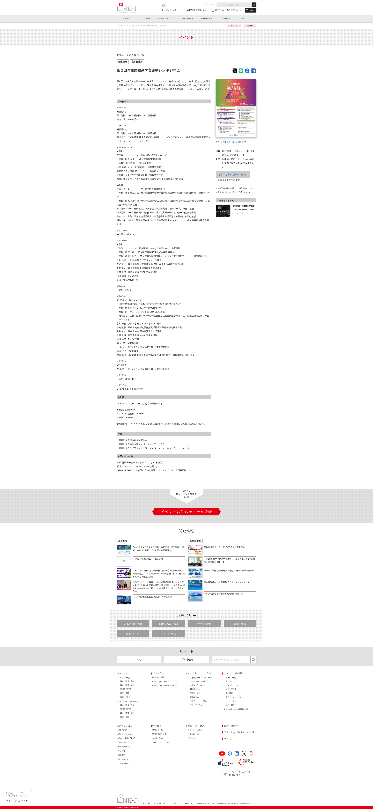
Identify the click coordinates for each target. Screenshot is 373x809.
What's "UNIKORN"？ (160, 682)
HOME (120, 26)
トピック (229, 681)
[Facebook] (230, 753)
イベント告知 (231, 701)
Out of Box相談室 (159, 677)
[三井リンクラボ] (246, 762)
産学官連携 (137, 61)
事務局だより (195, 693)
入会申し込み (157, 738)
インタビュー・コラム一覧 (200, 677)
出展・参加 (240, 624)
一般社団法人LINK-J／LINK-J (129, 7)
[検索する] (254, 4)
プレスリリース (232, 685)
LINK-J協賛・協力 (168, 624)
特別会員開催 (204, 624)
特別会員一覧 (157, 730)
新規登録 (250, 26)
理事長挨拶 (122, 730)
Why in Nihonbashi (125, 734)
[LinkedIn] (237, 753)
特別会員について (159, 734)
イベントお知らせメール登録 (239, 732)
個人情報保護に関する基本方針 (227, 803)
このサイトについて (159, 803)
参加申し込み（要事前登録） (233, 174)
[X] (244, 753)
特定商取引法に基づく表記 (206, 803)
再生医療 (122, 61)
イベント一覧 (130, 26)
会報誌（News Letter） (199, 685)
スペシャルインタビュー (199, 681)
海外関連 (229, 693)
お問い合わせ (186, 659)
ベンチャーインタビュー (199, 701)
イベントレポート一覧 (128, 701)
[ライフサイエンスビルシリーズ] (226, 762)
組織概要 (121, 755)
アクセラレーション (234, 697)
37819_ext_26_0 (223, 81)
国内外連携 (122, 742)
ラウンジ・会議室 (195, 730)
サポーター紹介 (124, 747)
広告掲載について (189, 803)
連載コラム (194, 697)
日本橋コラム (195, 689)
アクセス (191, 738)
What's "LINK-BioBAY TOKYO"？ (165, 686)
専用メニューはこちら (161, 742)
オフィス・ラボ (194, 734)
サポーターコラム (197, 705)
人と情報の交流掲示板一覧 (236, 709)
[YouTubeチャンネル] (222, 753)
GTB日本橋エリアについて (128, 764)
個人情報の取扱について (248, 803)
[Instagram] (251, 753)
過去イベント (133, 633)
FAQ (139, 659)
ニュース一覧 (230, 677)
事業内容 (121, 751)
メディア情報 (231, 689)
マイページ (234, 26)
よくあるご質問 (145, 803)
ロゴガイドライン (174, 803)
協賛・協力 (230, 705)
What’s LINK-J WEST (126, 738)
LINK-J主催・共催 (133, 624)
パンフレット (123, 759)
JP (206, 5)
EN (212, 5)
